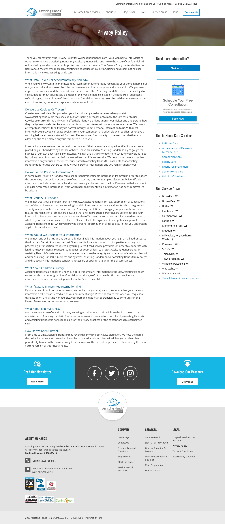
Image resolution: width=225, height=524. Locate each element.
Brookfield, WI (170, 196)
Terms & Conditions (182, 451)
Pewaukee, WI (170, 244)
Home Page (123, 437)
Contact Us (123, 442)
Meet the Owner (126, 461)
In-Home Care (170, 143)
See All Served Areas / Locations (180, 278)
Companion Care (172, 157)
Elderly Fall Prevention (175, 166)
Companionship (153, 437)
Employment (124, 456)
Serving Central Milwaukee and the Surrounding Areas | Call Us (156, 3)
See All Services (153, 470)
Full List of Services (173, 176)
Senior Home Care (172, 171)
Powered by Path (94, 517)
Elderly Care (169, 161)
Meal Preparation (154, 465)
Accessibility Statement (184, 456)
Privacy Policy (179, 445)
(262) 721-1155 (190, 3)
